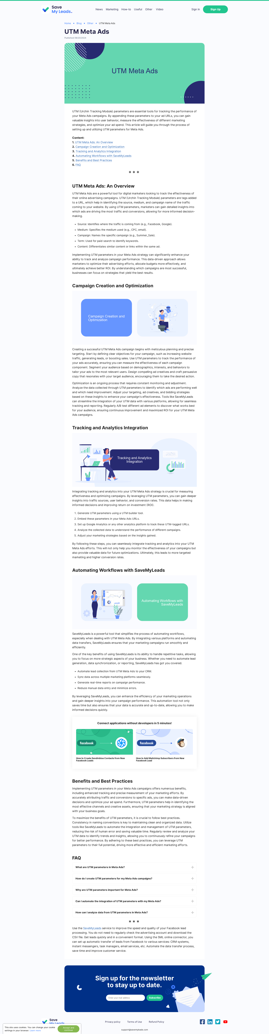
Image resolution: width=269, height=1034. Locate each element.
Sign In (195, 9)
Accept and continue (68, 1028)
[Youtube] (225, 1021)
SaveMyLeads (92, 928)
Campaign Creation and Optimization (100, 146)
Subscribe (155, 997)
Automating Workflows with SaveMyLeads (103, 155)
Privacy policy (112, 1022)
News (99, 9)
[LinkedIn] (210, 1021)
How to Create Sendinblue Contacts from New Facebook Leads (100, 759)
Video (159, 9)
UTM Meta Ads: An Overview (94, 142)
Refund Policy (156, 1022)
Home (67, 23)
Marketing (112, 9)
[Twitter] (217, 1021)
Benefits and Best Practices (94, 160)
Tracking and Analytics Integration (98, 151)
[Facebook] (202, 1021)
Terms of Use (134, 1022)
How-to (126, 9)
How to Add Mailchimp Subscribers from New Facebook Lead (160, 759)
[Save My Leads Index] (55, 1021)
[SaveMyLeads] (58, 9)
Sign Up (215, 9)
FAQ (78, 164)
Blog (79, 23)
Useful (138, 9)
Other (148, 9)
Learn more (35, 1030)
